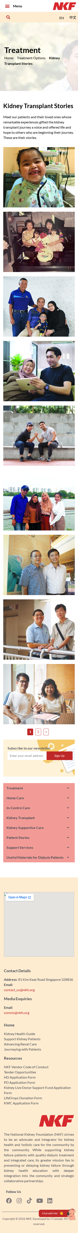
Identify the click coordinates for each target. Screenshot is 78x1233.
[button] (7, 5)
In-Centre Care (18, 808)
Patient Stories (17, 837)
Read (39, 180)
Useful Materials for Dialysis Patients (34, 857)
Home (8, 58)
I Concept (57, 1219)
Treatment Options (31, 58)
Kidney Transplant (20, 818)
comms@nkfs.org (16, 1013)
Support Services (19, 847)
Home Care (15, 798)
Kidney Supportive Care (25, 828)
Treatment (14, 788)
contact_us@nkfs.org (19, 990)
